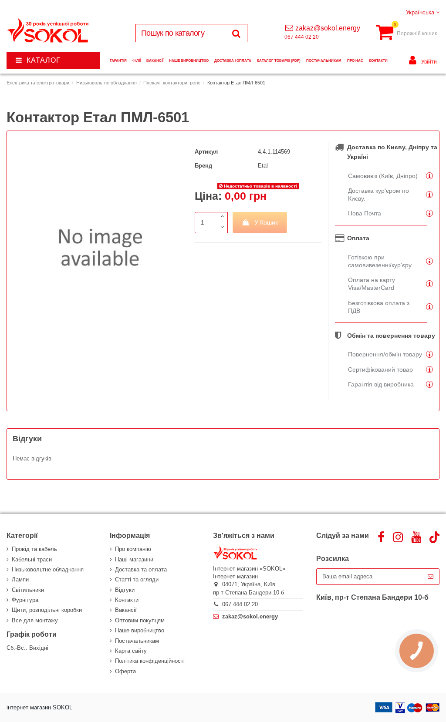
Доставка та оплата (141, 569)
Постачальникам (137, 641)
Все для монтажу (35, 620)
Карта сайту (131, 651)
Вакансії (126, 610)
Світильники (28, 590)
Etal (263, 165)
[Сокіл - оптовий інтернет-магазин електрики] (49, 30)
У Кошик (266, 222)
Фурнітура (25, 600)
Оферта (125, 671)
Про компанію (133, 549)
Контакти (127, 600)
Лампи (20, 579)
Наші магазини (134, 559)
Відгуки (125, 590)
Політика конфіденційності (150, 661)
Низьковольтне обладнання (48, 569)
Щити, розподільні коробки (47, 610)
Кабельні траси (32, 559)
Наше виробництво (139, 630)
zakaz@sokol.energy (327, 28)
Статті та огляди (137, 579)
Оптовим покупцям (140, 620)
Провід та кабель (34, 549)
